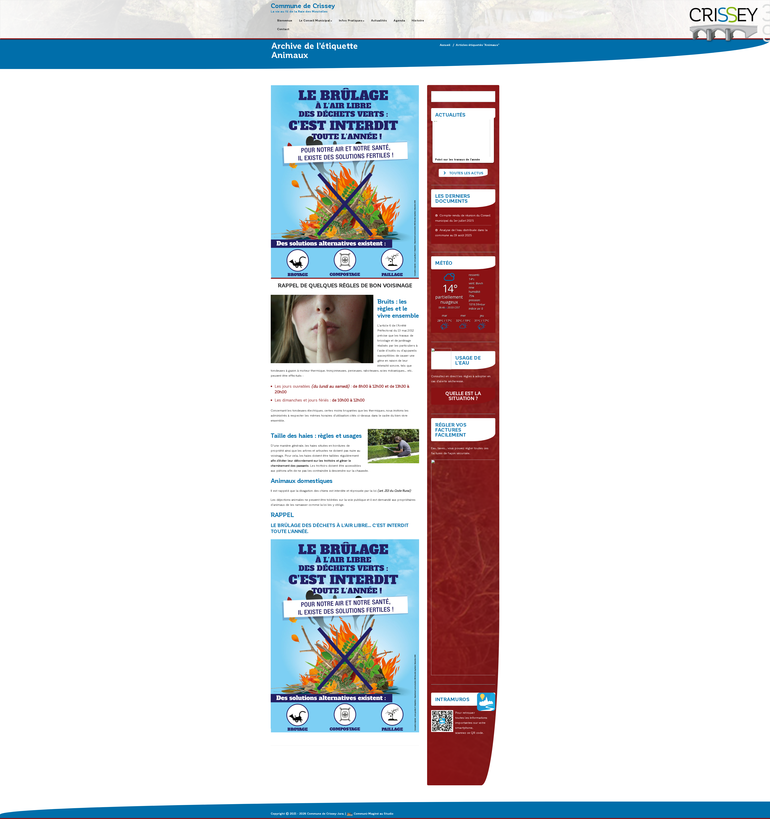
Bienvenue (284, 20)
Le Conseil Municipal (314, 20)
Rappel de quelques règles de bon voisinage (345, 285)
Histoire (418, 20)
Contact (283, 29)
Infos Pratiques (351, 20)
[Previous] (439, 140)
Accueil (445, 45)
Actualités (379, 20)
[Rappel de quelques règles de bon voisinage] (345, 182)
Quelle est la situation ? (463, 395)
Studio (388, 813)
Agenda (399, 20)
